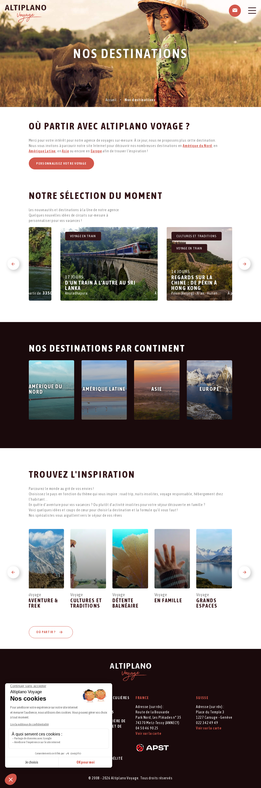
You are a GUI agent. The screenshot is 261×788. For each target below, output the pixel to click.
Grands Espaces (206, 603)
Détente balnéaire (125, 603)
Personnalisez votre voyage (61, 163)
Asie (65, 151)
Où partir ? (46, 632)
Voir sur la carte (148, 733)
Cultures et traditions (86, 603)
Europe (96, 151)
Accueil (111, 100)
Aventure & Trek (43, 603)
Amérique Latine (42, 151)
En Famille (168, 600)
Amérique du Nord (197, 146)
